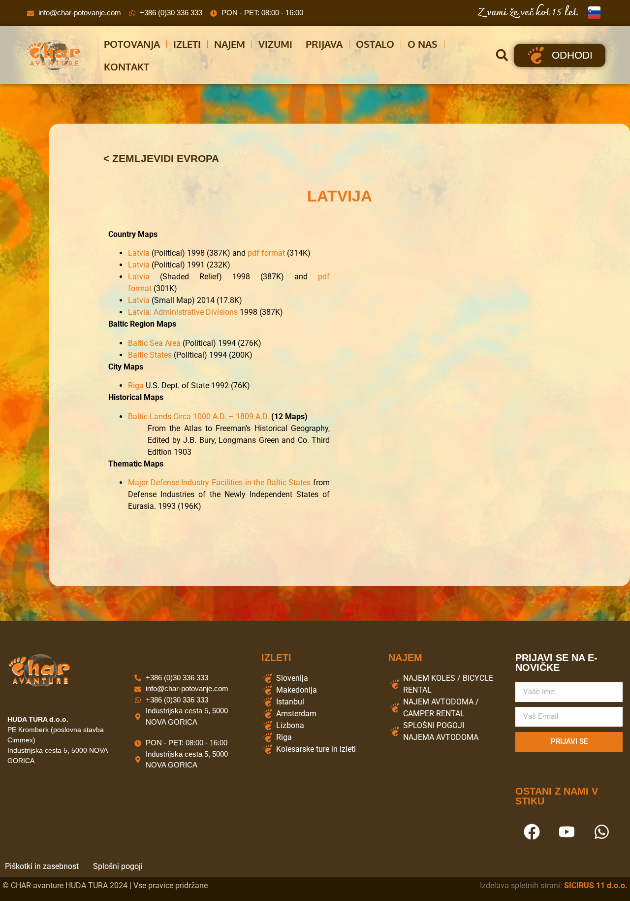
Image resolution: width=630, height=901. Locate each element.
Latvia (139, 253)
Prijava (324, 43)
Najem (229, 43)
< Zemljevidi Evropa (161, 158)
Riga (136, 385)
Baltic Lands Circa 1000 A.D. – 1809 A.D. (199, 416)
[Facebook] (531, 832)
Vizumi (275, 43)
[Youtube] (566, 832)
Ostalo (375, 43)
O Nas (423, 43)
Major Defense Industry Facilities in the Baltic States (219, 482)
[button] (502, 55)
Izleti (187, 43)
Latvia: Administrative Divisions (183, 312)
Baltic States (150, 355)
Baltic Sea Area (154, 343)
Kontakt (126, 66)
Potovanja (132, 43)
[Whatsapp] (601, 832)
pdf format (266, 253)
